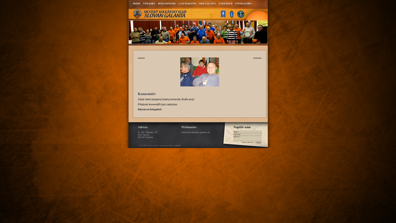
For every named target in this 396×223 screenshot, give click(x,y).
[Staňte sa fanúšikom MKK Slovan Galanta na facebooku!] (225, 16)
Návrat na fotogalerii (149, 109)
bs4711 (178, 145)
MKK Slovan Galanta (160, 14)
